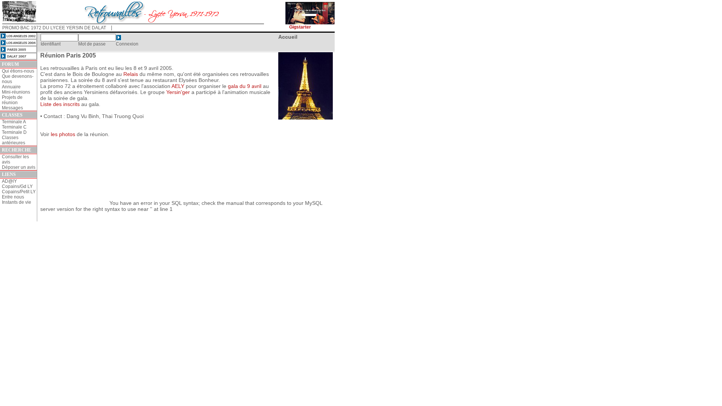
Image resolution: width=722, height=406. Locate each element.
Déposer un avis (18, 167)
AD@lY (9, 181)
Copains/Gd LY (17, 186)
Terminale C (14, 127)
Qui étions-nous (18, 71)
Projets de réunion (12, 100)
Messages (12, 108)
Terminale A (14, 121)
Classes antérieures (13, 140)
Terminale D (14, 132)
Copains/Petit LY (19, 191)
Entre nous (13, 197)
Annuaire (11, 86)
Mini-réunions (16, 92)
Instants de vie (16, 202)
